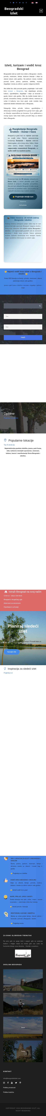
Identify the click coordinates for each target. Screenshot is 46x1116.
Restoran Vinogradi (13, 841)
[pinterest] (16, 2)
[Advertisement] (23, 372)
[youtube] (23, 2)
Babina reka (9, 707)
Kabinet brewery (11, 754)
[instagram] (26, 2)
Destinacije (7, 311)
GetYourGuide (23, 205)
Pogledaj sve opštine (11, 418)
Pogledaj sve (8, 673)
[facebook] (10, 2)
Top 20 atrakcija (9, 445)
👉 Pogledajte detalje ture (23, 197)
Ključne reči (8, 301)
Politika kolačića (8, 1092)
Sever (23, 1027)
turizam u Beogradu (15, 91)
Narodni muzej (9, 581)
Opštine (6, 322)
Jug (23, 1004)
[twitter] (19, 2)
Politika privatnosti (9, 1087)
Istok (23, 980)
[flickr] (13, 2)
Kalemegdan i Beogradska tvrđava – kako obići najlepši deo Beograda (22, 539)
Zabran (7, 803)
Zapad (23, 1051)
